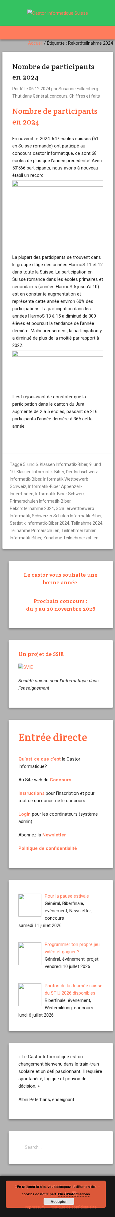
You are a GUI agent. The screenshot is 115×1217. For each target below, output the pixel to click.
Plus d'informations (74, 1194)
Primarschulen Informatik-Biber (40, 501)
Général (40, 96)
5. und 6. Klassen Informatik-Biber (55, 464)
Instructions (31, 793)
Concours (60, 780)
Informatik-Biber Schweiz (60, 493)
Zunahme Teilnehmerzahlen (70, 537)
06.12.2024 (39, 88)
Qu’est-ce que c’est (39, 759)
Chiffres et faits (84, 96)
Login (24, 814)
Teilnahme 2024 (86, 523)
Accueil (35, 43)
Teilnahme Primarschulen (34, 530)
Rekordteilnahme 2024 (32, 508)
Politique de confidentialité (47, 848)
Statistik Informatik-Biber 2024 (39, 523)
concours (58, 96)
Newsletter (54, 835)
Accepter (59, 1201)
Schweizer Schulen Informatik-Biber (67, 515)
